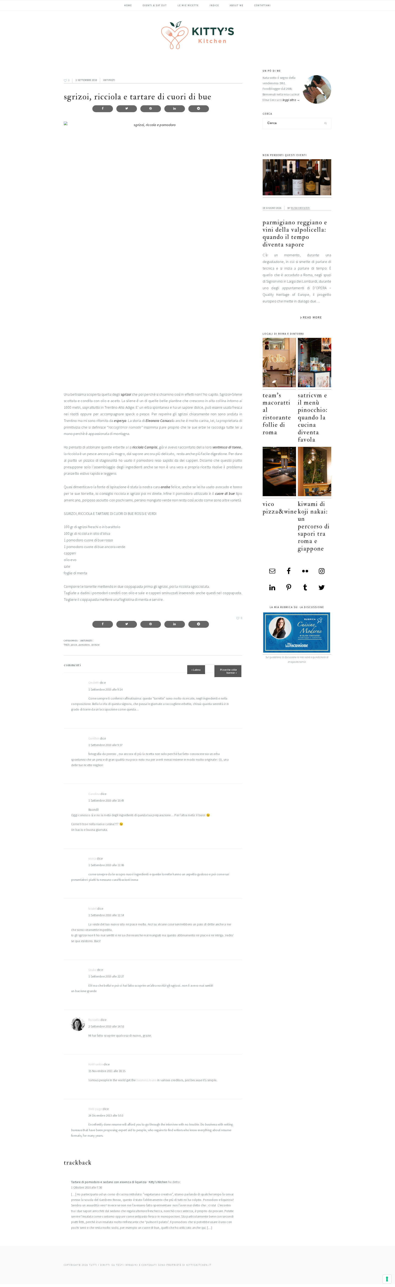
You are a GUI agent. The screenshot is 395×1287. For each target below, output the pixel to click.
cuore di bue (225, 493)
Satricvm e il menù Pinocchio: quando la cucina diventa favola (313, 417)
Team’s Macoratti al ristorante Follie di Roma (277, 414)
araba (165, 487)
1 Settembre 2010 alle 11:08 (106, 865)
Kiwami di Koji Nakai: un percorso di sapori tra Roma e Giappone (314, 526)
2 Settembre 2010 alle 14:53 (106, 1026)
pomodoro (84, 644)
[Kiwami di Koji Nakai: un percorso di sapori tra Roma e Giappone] (314, 472)
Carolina (94, 794)
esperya (120, 420)
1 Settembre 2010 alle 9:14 (105, 689)
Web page (95, 1109)
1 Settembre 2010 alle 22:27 (106, 976)
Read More (312, 317)
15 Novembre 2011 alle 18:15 (106, 1071)
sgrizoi (126, 394)
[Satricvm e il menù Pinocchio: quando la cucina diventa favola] (314, 363)
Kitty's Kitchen (197, 35)
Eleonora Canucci (159, 420)
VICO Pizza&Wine (280, 507)
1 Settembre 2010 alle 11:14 (106, 915)
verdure (95, 644)
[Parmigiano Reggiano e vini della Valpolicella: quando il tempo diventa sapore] (297, 178)
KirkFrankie (95, 1064)
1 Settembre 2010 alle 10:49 (106, 800)
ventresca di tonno (227, 447)
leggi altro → (291, 100)
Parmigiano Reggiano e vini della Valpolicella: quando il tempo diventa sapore (295, 233)
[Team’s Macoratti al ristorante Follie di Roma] (279, 363)
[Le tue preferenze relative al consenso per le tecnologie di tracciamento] (387, 1279)
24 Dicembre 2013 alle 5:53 (105, 1116)
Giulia (92, 970)
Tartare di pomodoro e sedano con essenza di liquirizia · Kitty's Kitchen (119, 1182)
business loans (146, 1080)
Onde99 (93, 683)
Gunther (93, 738)
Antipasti (109, 80)
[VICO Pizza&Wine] (279, 472)
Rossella (94, 1020)
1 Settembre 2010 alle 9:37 (105, 745)
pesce (74, 644)
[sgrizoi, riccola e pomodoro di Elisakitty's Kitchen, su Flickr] (153, 253)
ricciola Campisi (144, 447)
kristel (92, 909)
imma (92, 859)
